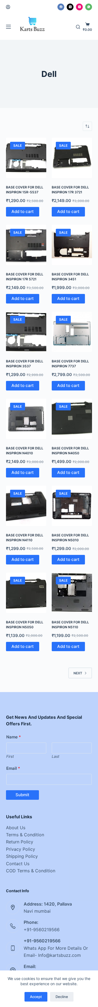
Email (13, 768)
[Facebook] (60, 7)
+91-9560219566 (42, 929)
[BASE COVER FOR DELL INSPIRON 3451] (72, 245)
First (10, 756)
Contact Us (17, 863)
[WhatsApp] (88, 7)
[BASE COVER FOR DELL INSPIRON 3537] (26, 332)
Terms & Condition (25, 834)
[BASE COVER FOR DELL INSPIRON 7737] (72, 332)
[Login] (8, 7)
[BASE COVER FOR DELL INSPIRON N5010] (72, 506)
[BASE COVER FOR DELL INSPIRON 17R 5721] (26, 245)
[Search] (78, 27)
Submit (22, 794)
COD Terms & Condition (30, 870)
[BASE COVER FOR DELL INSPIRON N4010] (26, 419)
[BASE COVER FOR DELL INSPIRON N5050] (26, 593)
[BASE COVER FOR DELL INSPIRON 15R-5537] (26, 158)
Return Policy (19, 841)
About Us (15, 827)
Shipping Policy (22, 856)
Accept (36, 996)
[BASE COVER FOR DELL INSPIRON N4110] (26, 506)
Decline (62, 996)
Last (55, 756)
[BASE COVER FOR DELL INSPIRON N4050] (72, 419)
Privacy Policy (20, 849)
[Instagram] (79, 7)
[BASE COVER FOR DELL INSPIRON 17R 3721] (72, 158)
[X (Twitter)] (70, 7)
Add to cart (22, 211)
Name (13, 737)
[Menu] (8, 26)
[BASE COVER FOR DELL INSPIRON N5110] (72, 593)
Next (78, 673)
